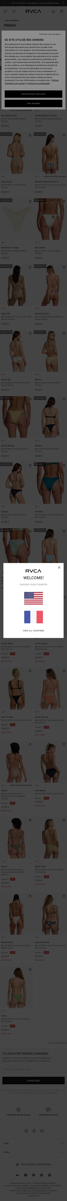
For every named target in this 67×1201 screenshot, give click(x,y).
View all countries (33, 631)
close (59, 567)
